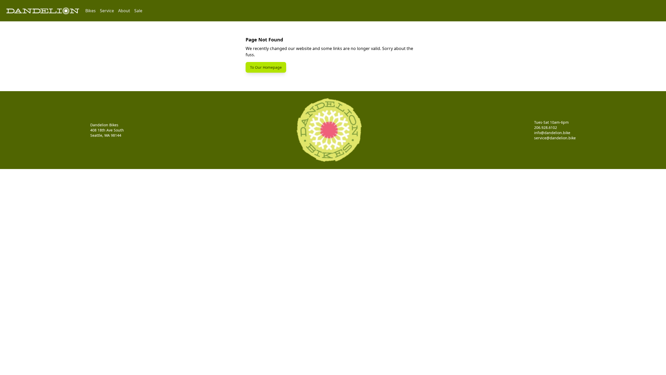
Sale (138, 11)
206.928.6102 (545, 127)
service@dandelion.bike (555, 137)
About (124, 11)
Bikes (90, 11)
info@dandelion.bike (552, 132)
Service (107, 11)
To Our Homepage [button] (266, 67)
